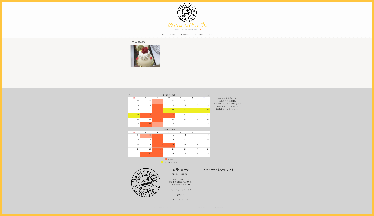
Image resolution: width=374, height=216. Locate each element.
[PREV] (129, 94)
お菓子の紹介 (185, 35)
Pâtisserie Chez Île (187, 25)
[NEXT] (208, 94)
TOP (162, 35)
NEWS (211, 35)
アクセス (172, 35)
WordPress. (219, 208)
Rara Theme (201, 208)
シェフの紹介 (199, 35)
